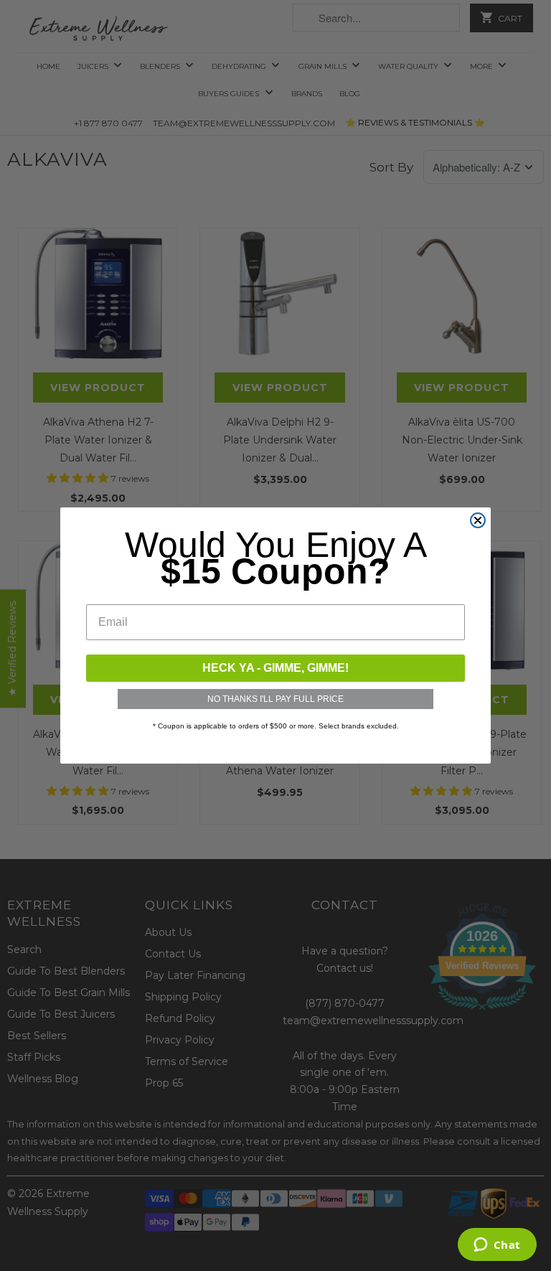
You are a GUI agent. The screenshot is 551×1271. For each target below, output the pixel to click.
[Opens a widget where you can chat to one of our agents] (497, 1246)
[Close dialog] (478, 520)
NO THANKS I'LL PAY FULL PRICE (275, 699)
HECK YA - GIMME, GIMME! (275, 668)
